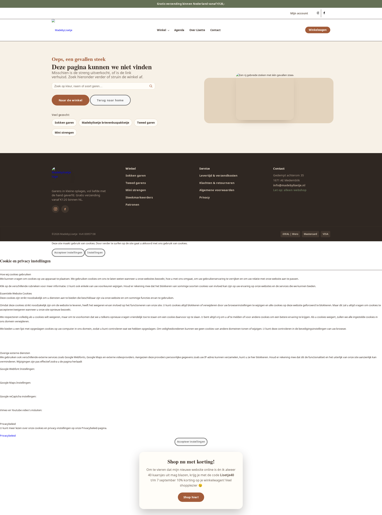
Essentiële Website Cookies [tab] (16, 293)
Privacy (204, 197)
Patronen (132, 204)
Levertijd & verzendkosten (218, 175)
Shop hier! (191, 497)
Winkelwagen (318, 30)
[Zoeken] (150, 86)
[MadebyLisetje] (62, 30)
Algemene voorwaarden (216, 190)
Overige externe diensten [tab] (15, 353)
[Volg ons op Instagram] (55, 209)
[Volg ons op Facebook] (65, 209)
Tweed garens (136, 183)
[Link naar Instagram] (318, 13)
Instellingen (95, 252)
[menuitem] (298, 13)
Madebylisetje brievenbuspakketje (105, 122)
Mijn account (299, 13)
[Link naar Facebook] (324, 13)
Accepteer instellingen (68, 252)
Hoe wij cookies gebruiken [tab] (15, 274)
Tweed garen (146, 122)
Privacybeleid (8, 435)
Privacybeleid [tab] (8, 424)
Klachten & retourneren (217, 183)
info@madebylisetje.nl (289, 185)
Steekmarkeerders (139, 197)
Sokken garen (64, 122)
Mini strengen (64, 132)
